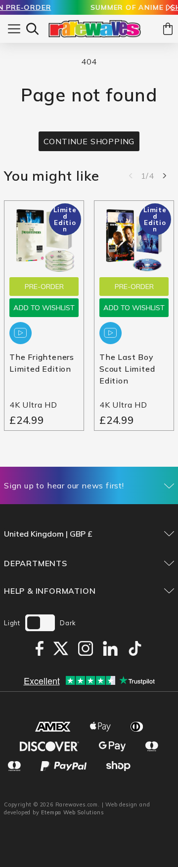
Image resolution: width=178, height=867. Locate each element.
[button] (32, 29)
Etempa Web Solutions (72, 812)
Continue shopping (89, 141)
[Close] (170, 8)
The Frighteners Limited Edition (41, 363)
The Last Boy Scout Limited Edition (127, 368)
